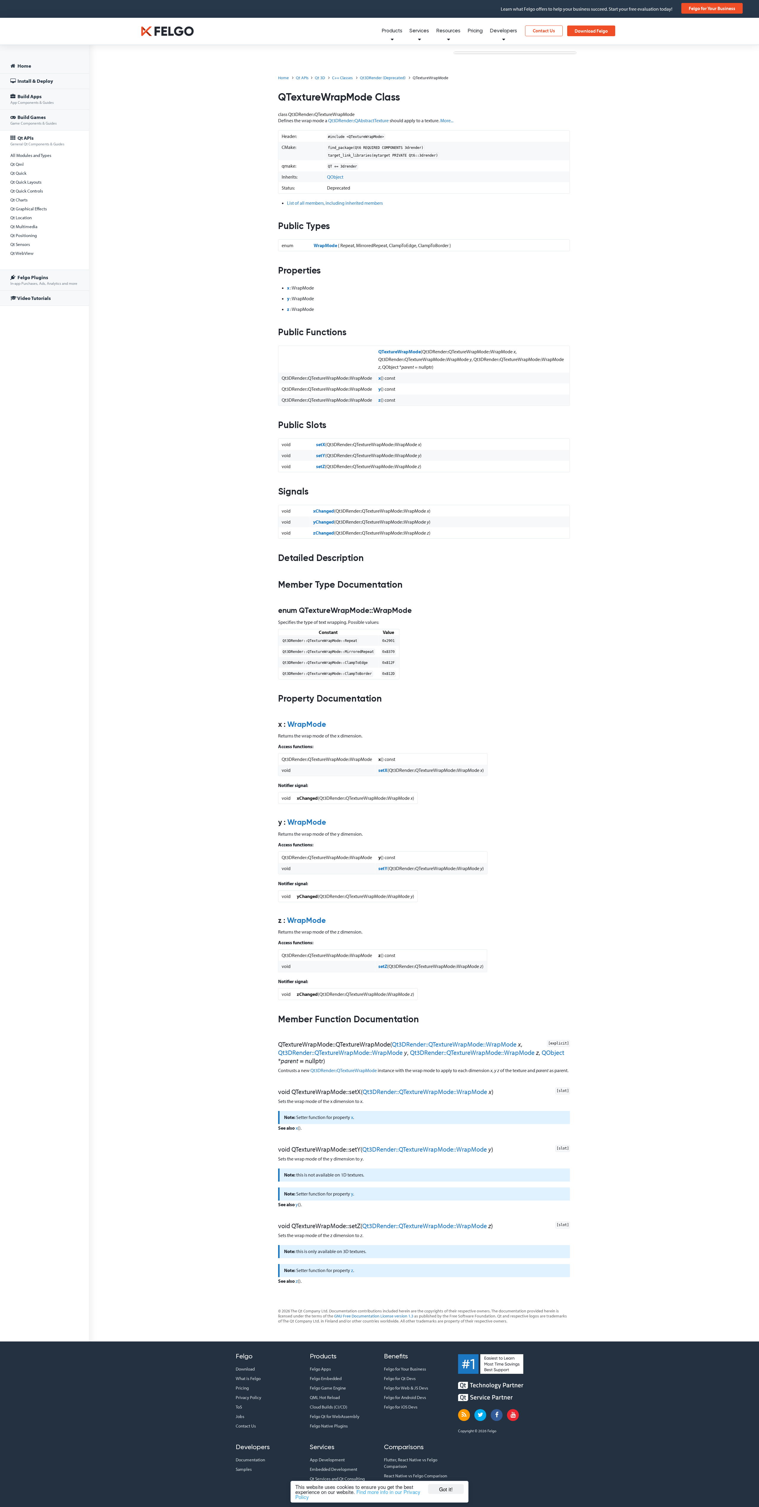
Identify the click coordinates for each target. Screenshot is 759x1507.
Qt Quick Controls (26, 191)
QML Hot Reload (325, 1397)
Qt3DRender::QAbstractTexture (358, 120)
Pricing (475, 31)
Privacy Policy (248, 1397)
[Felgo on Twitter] (480, 1415)
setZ (320, 466)
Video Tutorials (34, 298)
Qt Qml (17, 164)
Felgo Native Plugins (329, 1426)
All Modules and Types (30, 155)
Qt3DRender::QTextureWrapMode (343, 1070)
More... (446, 120)
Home (24, 66)
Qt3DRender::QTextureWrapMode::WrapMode (454, 1044)
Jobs (240, 1416)
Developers (503, 31)
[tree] (44, 183)
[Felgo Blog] (464, 1415)
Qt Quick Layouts (26, 182)
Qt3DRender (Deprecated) (383, 77)
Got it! (446, 1489)
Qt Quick (18, 173)
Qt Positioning (23, 235)
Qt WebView (22, 253)
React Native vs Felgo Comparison (415, 1476)
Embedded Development (333, 1469)
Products (392, 31)
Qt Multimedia (23, 226)
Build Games (33, 119)
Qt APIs (37, 140)
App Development (327, 1460)
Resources (448, 31)
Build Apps (32, 99)
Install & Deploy (35, 81)
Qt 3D (320, 77)
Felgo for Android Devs (405, 1397)
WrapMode (325, 245)
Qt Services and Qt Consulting (337, 1478)
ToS (239, 1407)
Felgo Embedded (326, 1378)
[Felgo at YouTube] (513, 1415)
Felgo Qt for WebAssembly (334, 1416)
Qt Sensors (20, 244)
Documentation (250, 1460)
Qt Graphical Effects (28, 209)
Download (245, 1369)
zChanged (323, 533)
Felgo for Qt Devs (400, 1378)
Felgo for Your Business (712, 8)
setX (320, 444)
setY (320, 455)
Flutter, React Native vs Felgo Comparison (410, 1463)
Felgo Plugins (43, 280)
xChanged (323, 511)
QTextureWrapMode (399, 352)
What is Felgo (248, 1378)
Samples (244, 1469)
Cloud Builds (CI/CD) (328, 1407)
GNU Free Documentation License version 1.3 (373, 1316)
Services (419, 31)
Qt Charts (19, 200)
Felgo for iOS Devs (400, 1407)
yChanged (323, 522)
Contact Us (544, 31)
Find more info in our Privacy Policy (357, 1494)
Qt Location (21, 217)
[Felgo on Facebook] (497, 1415)
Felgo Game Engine (328, 1388)
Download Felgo (591, 31)
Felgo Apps (320, 1369)
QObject (335, 177)
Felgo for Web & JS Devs (406, 1388)
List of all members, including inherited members (335, 203)
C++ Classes (342, 77)
